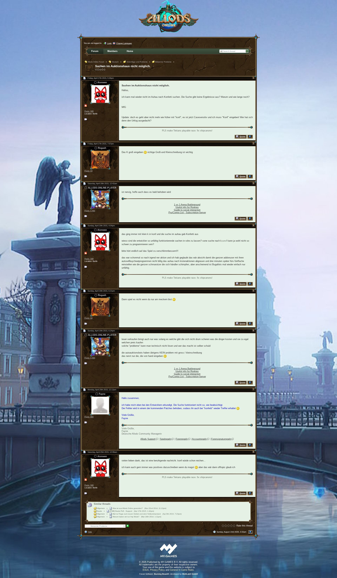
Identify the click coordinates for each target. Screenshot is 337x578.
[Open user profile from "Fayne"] (100, 405)
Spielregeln (165, 439)
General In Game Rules (182, 570)
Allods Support (147, 439)
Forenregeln (182, 439)
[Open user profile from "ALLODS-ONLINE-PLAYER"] (100, 199)
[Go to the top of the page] (250, 137)
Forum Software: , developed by (168, 574)
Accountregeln (199, 439)
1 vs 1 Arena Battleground (187, 204)
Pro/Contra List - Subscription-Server (187, 212)
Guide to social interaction (187, 210)
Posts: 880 (89, 417)
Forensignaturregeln (221, 439)
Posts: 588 (89, 111)
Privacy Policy (157, 570)
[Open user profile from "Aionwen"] (100, 93)
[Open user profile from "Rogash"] (100, 159)
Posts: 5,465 (89, 211)
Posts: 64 (88, 171)
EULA (146, 570)
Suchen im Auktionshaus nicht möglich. (123, 66)
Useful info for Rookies (187, 207)
